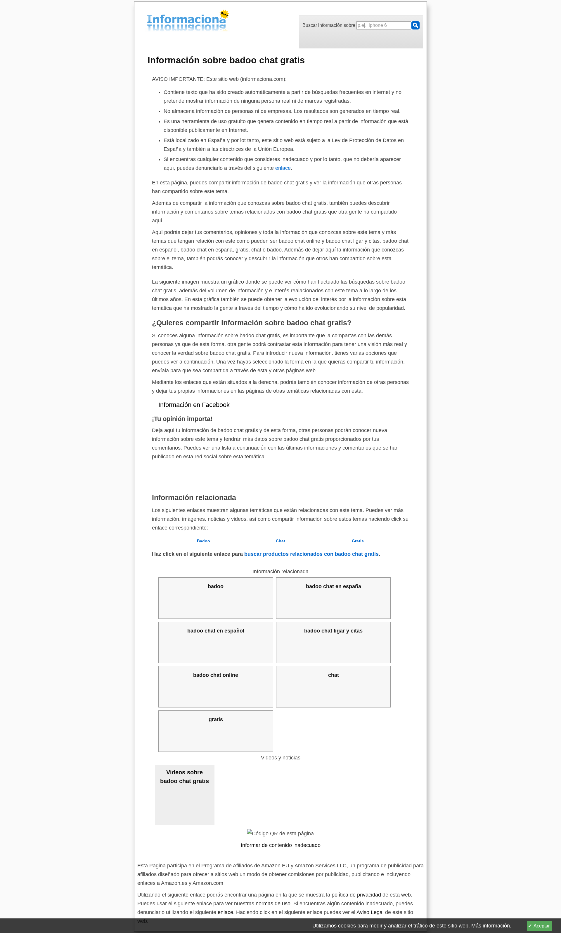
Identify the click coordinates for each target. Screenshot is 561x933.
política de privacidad (356, 895)
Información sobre (226, 60)
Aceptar (542, 925)
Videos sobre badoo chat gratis (184, 776)
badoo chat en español (215, 631)
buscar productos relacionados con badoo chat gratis (311, 554)
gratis (216, 719)
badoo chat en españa (333, 586)
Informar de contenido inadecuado (281, 845)
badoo (216, 586)
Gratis (358, 541)
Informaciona (149, 21)
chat (333, 675)
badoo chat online (215, 675)
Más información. (491, 926)
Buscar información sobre (329, 25)
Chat (280, 541)
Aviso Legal (370, 912)
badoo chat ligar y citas (333, 631)
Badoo (203, 541)
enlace (283, 168)
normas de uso (273, 903)
